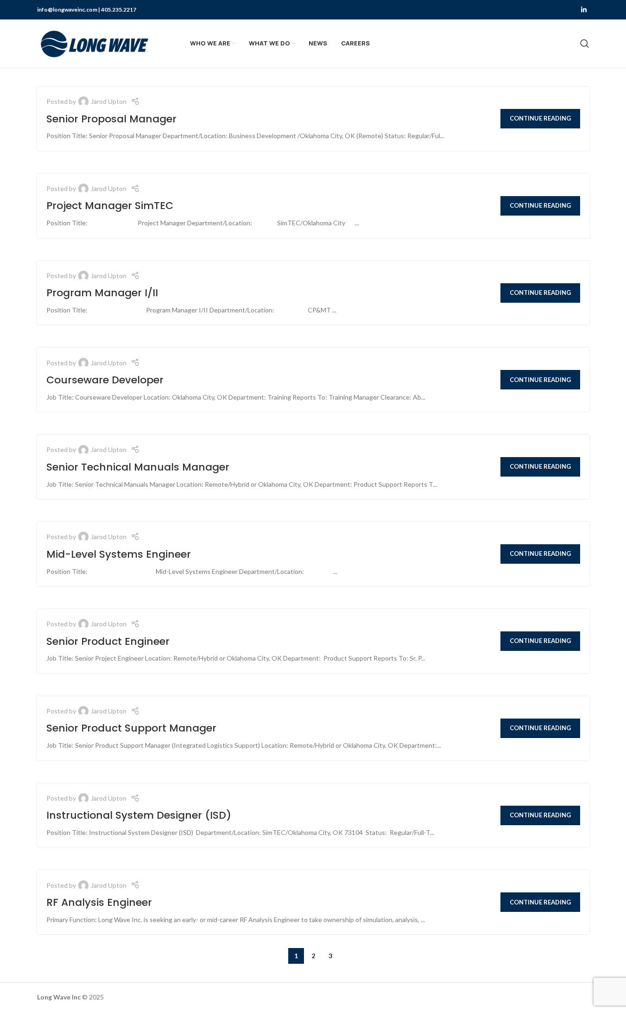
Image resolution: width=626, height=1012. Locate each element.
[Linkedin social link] (583, 10)
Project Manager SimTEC (109, 205)
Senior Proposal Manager (111, 119)
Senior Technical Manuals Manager (137, 467)
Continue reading (540, 118)
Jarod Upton (108, 101)
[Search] (584, 43)
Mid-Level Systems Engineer (118, 554)
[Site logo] (95, 43)
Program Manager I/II (102, 293)
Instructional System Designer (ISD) (140, 815)
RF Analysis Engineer (99, 902)
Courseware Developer (105, 380)
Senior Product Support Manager (131, 728)
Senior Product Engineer (108, 641)
